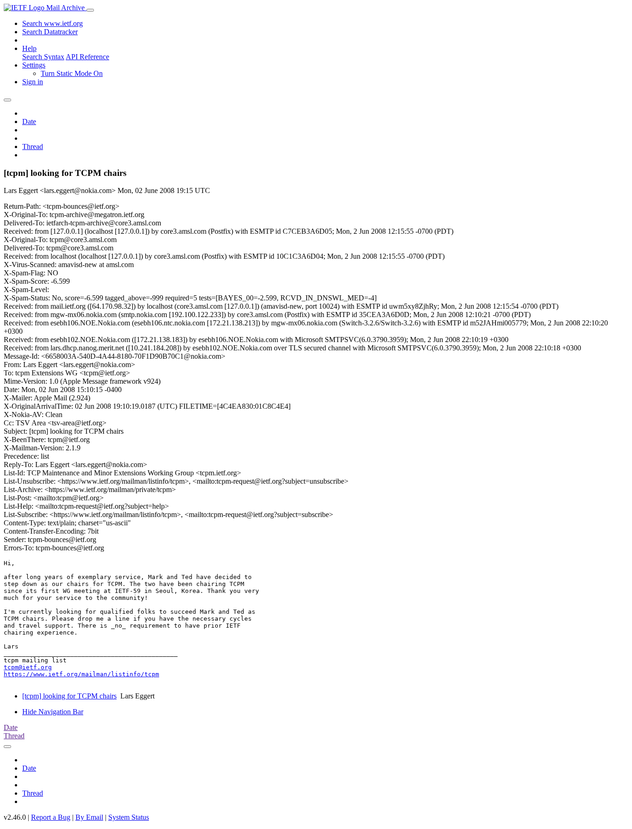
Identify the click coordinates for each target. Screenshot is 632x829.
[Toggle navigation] (90, 10)
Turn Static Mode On (72, 73)
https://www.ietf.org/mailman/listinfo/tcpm (81, 674)
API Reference (87, 57)
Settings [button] (33, 65)
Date (29, 121)
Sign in (32, 82)
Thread (32, 146)
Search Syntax (43, 57)
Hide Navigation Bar (52, 712)
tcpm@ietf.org (28, 667)
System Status (128, 817)
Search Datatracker (50, 32)
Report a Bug (50, 817)
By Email (89, 817)
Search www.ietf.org (52, 23)
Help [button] (29, 48)
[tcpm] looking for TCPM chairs (69, 696)
